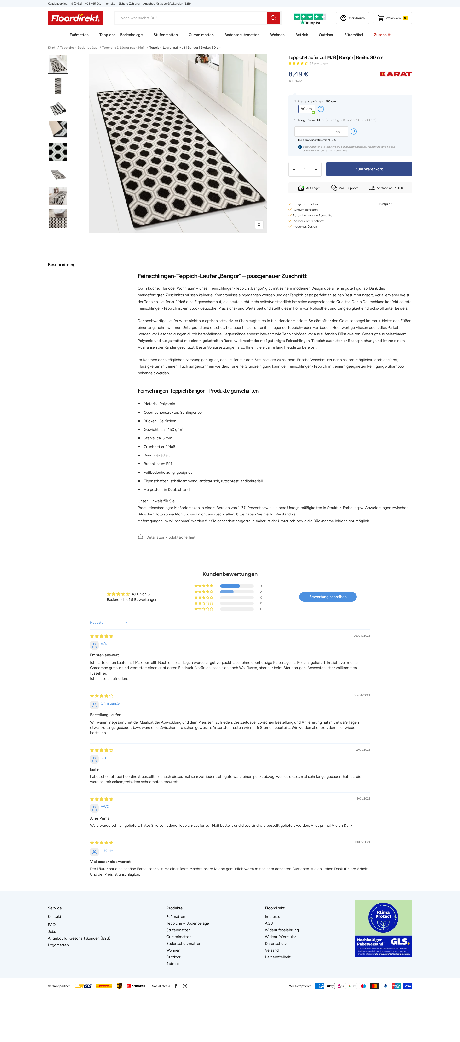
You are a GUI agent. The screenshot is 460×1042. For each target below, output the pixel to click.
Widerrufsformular (280, 936)
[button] (298, 63)
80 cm (306, 109)
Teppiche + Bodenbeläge (121, 34)
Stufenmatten (166, 34)
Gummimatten (201, 34)
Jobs (52, 931)
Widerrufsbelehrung (282, 930)
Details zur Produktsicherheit (171, 537)
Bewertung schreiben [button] (328, 596)
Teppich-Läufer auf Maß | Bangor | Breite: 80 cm (185, 48)
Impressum (274, 916)
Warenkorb (396, 18)
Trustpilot (385, 204)
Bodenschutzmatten (241, 34)
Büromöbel (353, 34)
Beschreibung (62, 264)
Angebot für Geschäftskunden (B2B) (167, 3)
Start (52, 48)
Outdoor (326, 34)
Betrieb (301, 34)
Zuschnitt (382, 34)
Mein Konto (357, 18)
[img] (101, 636)
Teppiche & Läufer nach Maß (123, 48)
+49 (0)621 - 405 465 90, (84, 3)
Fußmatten (79, 34)
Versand (272, 950)
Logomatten (58, 945)
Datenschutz (276, 943)
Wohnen (277, 34)
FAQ (52, 924)
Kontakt (109, 3)
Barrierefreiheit (278, 957)
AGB (269, 923)
